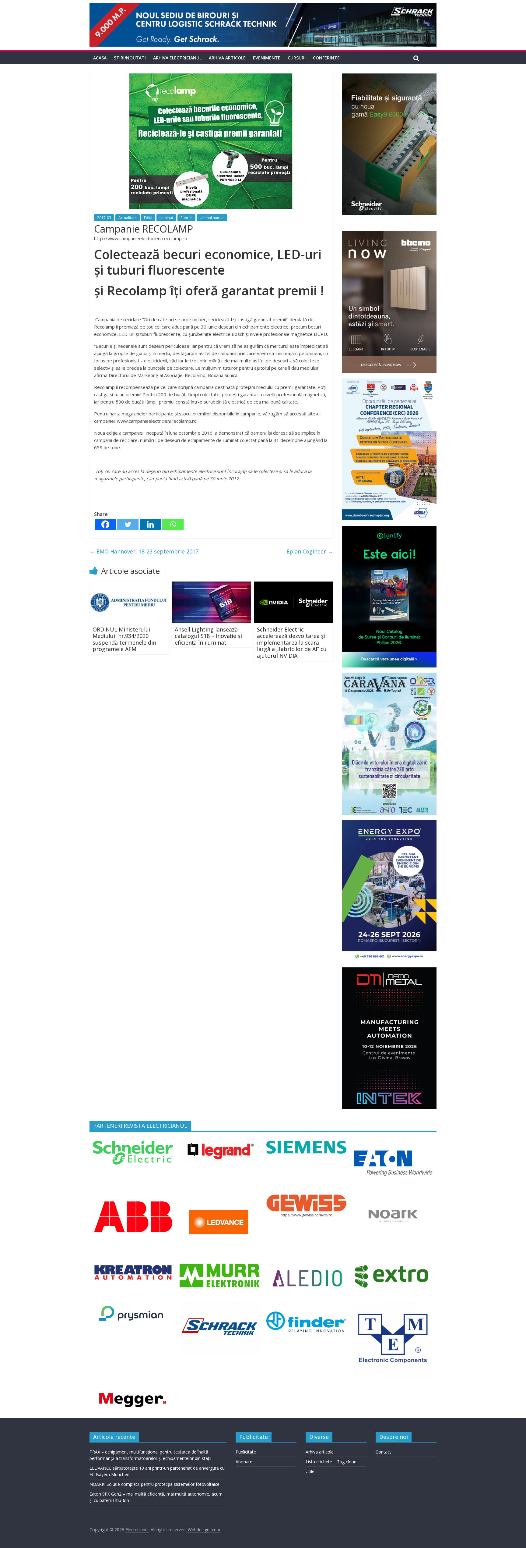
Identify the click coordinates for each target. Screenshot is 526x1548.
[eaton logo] (393, 1144)
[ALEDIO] (306, 1267)
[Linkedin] (150, 524)
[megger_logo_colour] (133, 1393)
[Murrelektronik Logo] (219, 1267)
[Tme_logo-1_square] (393, 1304)
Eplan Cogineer (309, 551)
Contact (383, 1452)
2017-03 (104, 217)
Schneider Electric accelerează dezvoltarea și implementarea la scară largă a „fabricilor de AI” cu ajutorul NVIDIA (292, 642)
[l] (219, 1198)
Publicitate (246, 1452)
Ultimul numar (212, 217)
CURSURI (297, 58)
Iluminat (166, 217)
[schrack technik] (219, 1304)
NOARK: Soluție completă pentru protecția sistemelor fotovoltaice (154, 1484)
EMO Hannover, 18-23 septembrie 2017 (143, 551)
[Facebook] (105, 524)
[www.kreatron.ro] (133, 1267)
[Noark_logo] (393, 1198)
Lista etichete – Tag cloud (331, 1461)
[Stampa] (306, 1304)
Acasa (100, 58)
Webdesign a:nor (204, 1529)
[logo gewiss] (306, 1198)
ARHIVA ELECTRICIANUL (177, 58)
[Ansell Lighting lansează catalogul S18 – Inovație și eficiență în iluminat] (211, 585)
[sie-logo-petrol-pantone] (306, 1144)
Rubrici (186, 217)
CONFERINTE (326, 58)
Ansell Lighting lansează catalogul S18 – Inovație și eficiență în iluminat (208, 636)
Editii (148, 217)
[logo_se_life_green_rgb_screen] (133, 1144)
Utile (310, 1471)
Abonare (244, 1461)
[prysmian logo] (133, 1304)
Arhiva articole (227, 58)
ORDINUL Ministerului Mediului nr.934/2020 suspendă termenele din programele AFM (124, 639)
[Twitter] (128, 524)
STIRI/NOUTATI (130, 58)
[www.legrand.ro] (219, 1144)
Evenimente (266, 58)
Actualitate (127, 217)
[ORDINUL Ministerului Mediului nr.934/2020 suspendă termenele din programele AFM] (129, 585)
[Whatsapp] (173, 524)
